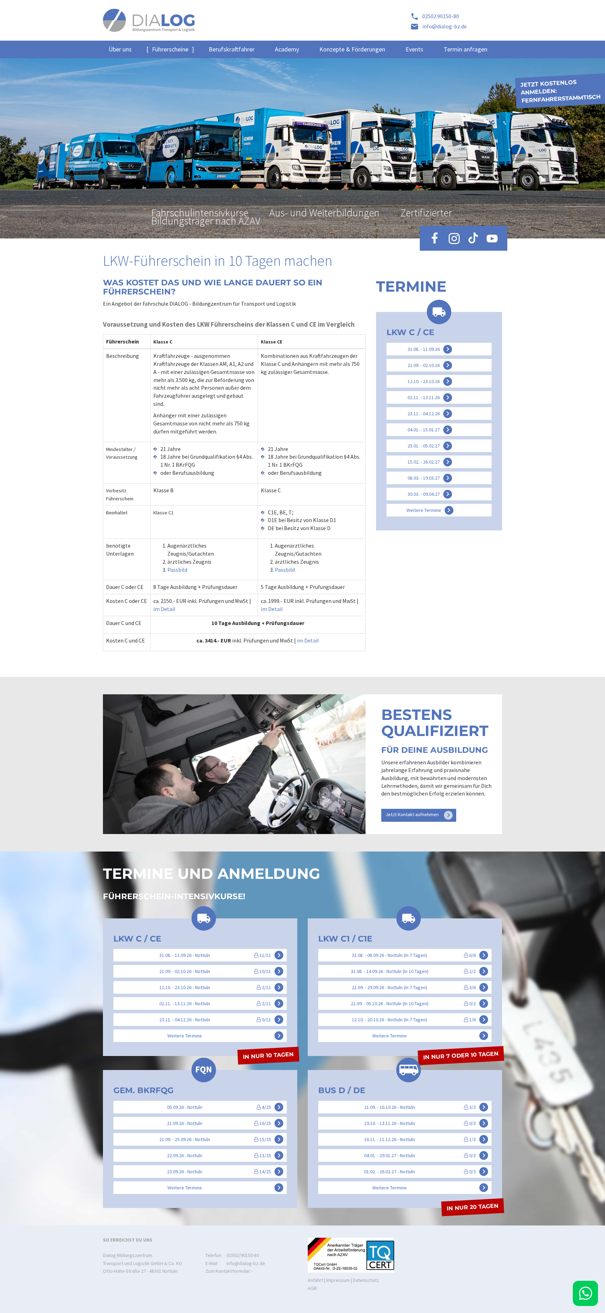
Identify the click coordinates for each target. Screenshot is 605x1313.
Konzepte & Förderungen (352, 49)
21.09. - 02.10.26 (430, 365)
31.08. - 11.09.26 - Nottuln (221, 955)
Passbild (177, 569)
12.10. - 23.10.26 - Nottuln (221, 987)
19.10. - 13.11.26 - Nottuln (426, 1123)
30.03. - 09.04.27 (430, 494)
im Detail (164, 608)
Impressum (338, 1280)
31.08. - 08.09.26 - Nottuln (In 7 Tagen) (420, 955)
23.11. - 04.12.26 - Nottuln (221, 1019)
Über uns (120, 49)
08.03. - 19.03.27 (430, 478)
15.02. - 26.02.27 (430, 462)
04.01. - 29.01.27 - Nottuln (426, 1155)
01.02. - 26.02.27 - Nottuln (426, 1171)
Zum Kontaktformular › (229, 1271)
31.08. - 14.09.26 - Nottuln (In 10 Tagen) (419, 971)
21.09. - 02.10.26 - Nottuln (221, 971)
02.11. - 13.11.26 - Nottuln (221, 1003)
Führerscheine (170, 49)
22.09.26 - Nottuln (225, 1155)
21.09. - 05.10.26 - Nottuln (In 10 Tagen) (419, 1003)
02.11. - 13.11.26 (430, 397)
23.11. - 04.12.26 (430, 413)
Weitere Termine (429, 510)
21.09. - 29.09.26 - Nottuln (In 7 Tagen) (420, 987)
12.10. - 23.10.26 (430, 381)
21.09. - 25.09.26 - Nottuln (221, 1139)
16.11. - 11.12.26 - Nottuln (426, 1139)
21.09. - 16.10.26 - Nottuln (426, 1107)
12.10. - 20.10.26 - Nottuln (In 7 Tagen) (420, 1019)
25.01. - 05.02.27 (430, 446)
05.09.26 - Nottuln (225, 1107)
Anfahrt (315, 1280)
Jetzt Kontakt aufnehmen (419, 815)
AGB (312, 1288)
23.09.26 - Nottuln (225, 1171)
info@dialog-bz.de (246, 1263)
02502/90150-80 (243, 1255)
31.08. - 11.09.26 (430, 349)
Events (414, 49)
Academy (287, 49)
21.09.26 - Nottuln (225, 1123)
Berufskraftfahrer (232, 49)
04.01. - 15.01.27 (430, 429)
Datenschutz (366, 1280)
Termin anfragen (465, 49)
